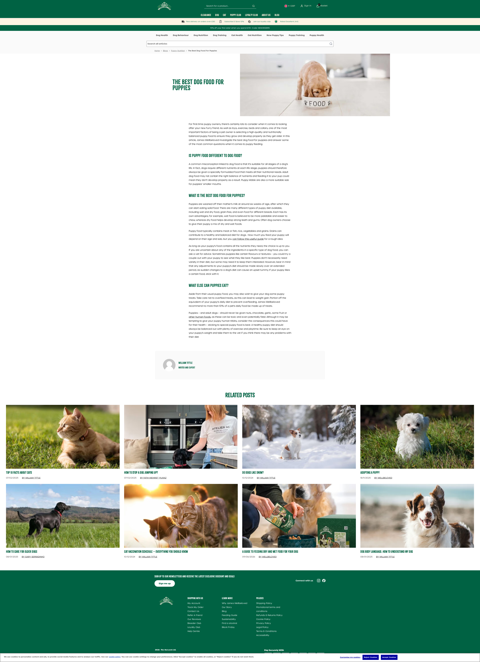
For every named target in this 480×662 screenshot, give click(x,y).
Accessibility (262, 635)
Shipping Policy (264, 603)
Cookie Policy (263, 619)
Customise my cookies (350, 657)
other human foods (200, 316)
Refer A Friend (195, 615)
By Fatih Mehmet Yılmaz (153, 478)
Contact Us (193, 611)
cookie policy (114, 657)
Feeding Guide (229, 615)
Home (157, 51)
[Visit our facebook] (324, 580)
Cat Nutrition (255, 35)
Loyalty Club (194, 627)
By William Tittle (31, 478)
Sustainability (229, 619)
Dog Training (219, 35)
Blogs (165, 51)
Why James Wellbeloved (234, 603)
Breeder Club (194, 623)
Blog (224, 611)
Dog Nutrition (201, 35)
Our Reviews (194, 619)
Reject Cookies (370, 657)
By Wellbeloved (383, 478)
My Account (194, 603)
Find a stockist (229, 623)
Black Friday (228, 627)
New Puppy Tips (275, 35)
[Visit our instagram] (318, 580)
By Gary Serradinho (33, 556)
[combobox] (230, 6)
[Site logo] (164, 6)
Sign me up (165, 583)
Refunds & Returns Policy (269, 615)
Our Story (227, 607)
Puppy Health (317, 35)
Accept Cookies (389, 657)
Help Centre (194, 631)
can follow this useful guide (248, 239)
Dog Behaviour (181, 35)
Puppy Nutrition (178, 51)
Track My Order (196, 607)
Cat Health (237, 35)
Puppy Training (297, 35)
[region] (240, 657)
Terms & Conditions (266, 631)
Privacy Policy (263, 623)
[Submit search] (253, 6)
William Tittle (185, 362)
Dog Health (162, 35)
